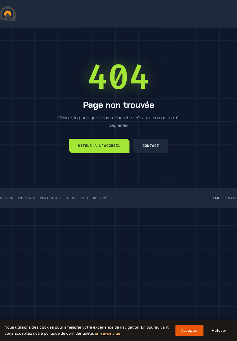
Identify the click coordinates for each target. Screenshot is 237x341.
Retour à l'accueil (99, 145)
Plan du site (223, 198)
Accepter (189, 330)
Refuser (219, 330)
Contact (150, 145)
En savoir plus (107, 333)
